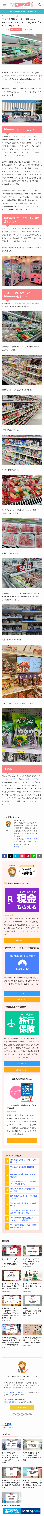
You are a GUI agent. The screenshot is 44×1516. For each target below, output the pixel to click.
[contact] (30, 1414)
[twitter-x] (18, 1414)
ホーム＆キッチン (16, 29)
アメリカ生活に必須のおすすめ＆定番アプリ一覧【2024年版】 (23, 1211)
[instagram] (22, 1414)
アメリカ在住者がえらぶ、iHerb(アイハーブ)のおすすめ (23, 1182)
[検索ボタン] (39, 4)
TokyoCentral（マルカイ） (29, 76)
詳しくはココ (25, 1387)
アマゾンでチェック (22, 1140)
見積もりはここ (22, 1069)
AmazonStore (17, 1392)
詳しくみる (22, 993)
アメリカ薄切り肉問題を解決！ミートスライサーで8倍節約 (23, 1218)
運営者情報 (22, 1407)
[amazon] (26, 1414)
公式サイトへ (22, 999)
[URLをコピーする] (39, 856)
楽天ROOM (8, 1392)
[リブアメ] (22, 4)
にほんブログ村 (7, 1427)
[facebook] (14, 1414)
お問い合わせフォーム (11, 1402)
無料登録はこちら (22, 940)
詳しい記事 (22, 1063)
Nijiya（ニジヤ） (11, 76)
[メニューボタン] (4, 4)
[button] (4, 856)
